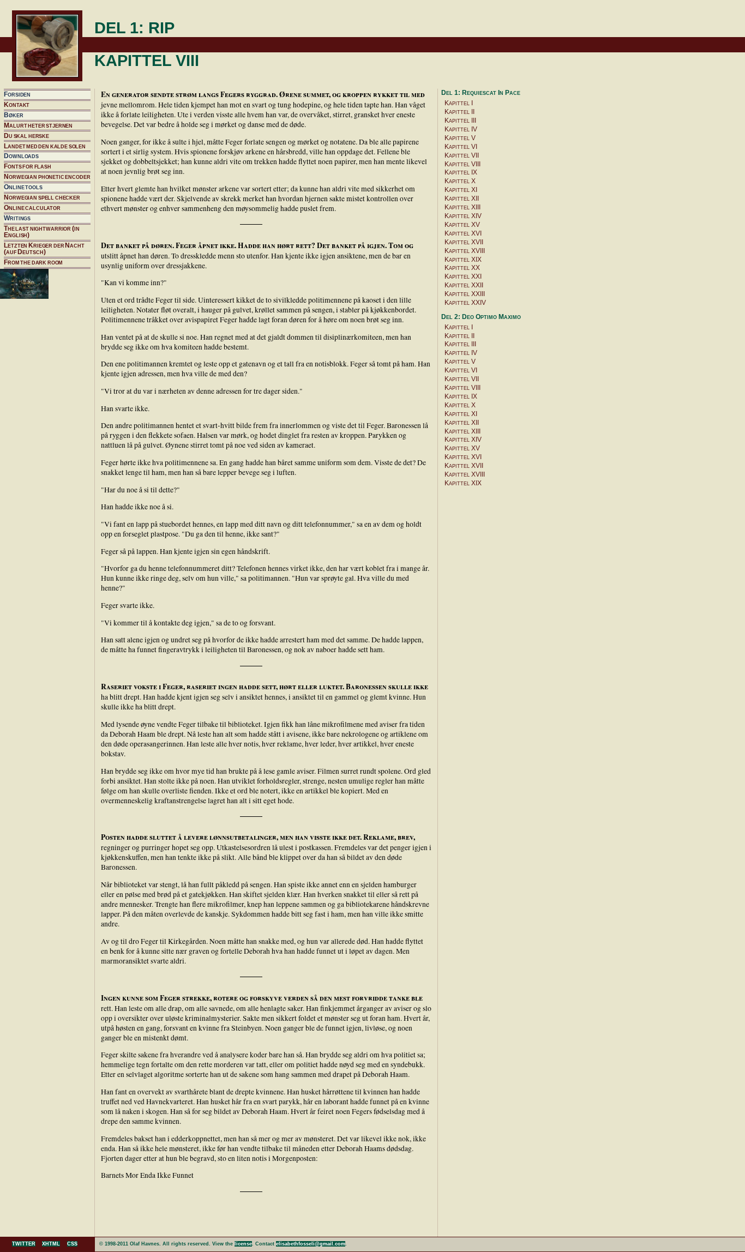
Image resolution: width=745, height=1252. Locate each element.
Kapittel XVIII (464, 251)
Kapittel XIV (463, 216)
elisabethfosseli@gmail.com (310, 1244)
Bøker (13, 115)
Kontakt (16, 105)
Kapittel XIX (463, 259)
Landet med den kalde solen (45, 146)
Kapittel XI (460, 190)
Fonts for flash (27, 166)
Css (72, 1244)
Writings (17, 218)
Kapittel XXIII (464, 294)
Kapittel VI (460, 147)
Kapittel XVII (463, 242)
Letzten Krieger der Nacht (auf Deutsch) (44, 249)
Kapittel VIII (462, 164)
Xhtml (51, 1244)
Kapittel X (460, 181)
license (243, 1244)
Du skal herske (26, 136)
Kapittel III (460, 120)
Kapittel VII (461, 155)
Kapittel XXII (463, 285)
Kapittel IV (460, 129)
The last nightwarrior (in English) (41, 232)
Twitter (23, 1244)
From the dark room (33, 262)
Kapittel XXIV (465, 302)
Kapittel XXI (463, 276)
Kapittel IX (460, 172)
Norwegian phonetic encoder (47, 176)
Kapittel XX (462, 268)
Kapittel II (459, 112)
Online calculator (32, 208)
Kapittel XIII (462, 207)
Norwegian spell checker (42, 197)
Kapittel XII (461, 198)
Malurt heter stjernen (38, 125)
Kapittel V (460, 138)
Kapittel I (458, 103)
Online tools (23, 187)
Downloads (21, 156)
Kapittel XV (462, 224)
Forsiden (17, 94)
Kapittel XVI (463, 233)
